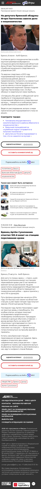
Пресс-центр (30, 400)
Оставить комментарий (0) (20, 152)
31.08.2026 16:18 (6, 225)
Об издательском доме (12, 400)
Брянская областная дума (11, 52)
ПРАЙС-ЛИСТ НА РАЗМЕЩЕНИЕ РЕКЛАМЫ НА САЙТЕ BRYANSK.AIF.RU (18, 410)
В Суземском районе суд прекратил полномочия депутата (22, 193)
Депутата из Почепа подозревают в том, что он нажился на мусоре (20, 135)
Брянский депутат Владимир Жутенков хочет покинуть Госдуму (23, 186)
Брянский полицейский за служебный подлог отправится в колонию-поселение (17, 129)
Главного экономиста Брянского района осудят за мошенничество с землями (23, 213)
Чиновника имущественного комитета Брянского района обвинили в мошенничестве (21, 123)
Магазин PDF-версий (21, 403)
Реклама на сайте (10, 406)
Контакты (6, 403)
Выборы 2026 (7, 419)
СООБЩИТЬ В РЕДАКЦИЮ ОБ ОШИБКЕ (17, 422)
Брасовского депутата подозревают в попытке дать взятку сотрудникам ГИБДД (24, 206)
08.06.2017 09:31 (7, 9)
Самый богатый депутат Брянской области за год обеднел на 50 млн (24, 200)
